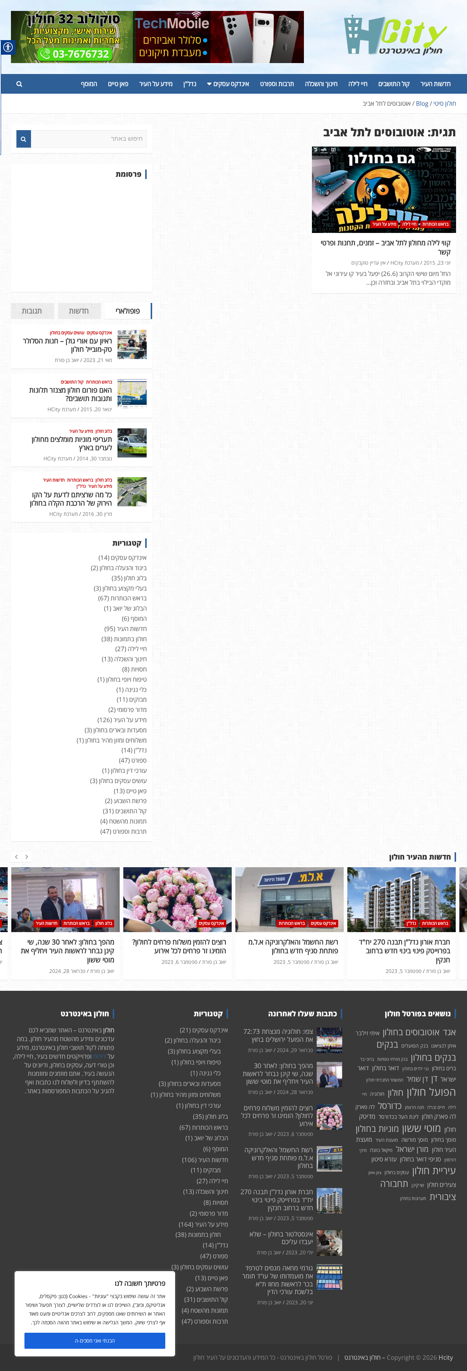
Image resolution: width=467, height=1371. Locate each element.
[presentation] (16, 857)
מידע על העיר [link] (156, 83)
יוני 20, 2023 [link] (299, 1302)
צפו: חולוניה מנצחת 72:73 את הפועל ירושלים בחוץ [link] (278, 1035)
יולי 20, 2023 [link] (407, 961)
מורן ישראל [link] (412, 1149)
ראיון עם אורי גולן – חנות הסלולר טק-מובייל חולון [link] (67, 345)
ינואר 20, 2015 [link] (96, 409)
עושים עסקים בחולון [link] (67, 333)
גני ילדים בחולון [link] (415, 1069)
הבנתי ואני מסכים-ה (95, 1340)
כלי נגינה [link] (136, 689)
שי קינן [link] (418, 1185)
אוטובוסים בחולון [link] (411, 1032)
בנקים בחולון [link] (433, 1057)
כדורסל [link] (390, 1105)
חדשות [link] (79, 311)
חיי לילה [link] (357, 83)
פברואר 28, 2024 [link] (295, 1091)
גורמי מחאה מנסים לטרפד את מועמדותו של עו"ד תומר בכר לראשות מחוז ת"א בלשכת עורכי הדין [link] (277, 1279)
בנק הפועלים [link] (414, 1045)
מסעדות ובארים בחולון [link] (120, 730)
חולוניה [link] (377, 1093)
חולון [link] (396, 1092)
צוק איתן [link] (374, 1172)
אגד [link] (449, 1032)
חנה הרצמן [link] (414, 1107)
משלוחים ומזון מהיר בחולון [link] (116, 740)
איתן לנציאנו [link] (443, 1045)
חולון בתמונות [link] (130, 639)
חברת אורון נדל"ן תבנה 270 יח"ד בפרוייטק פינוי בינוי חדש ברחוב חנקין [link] (292, 951)
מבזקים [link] (138, 699)
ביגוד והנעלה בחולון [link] (123, 568)
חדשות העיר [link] (436, 83)
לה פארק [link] (365, 1106)
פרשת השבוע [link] (130, 800)
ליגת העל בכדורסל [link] (398, 1116)
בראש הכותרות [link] (435, 224)
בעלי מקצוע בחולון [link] (125, 588)
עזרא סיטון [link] (384, 1159)
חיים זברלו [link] (436, 1107)
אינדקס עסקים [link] (231, 83)
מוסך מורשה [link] (414, 1139)
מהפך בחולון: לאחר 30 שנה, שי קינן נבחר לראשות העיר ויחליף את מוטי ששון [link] (278, 1073)
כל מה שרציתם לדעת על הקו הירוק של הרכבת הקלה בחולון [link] (71, 499)
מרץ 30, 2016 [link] (97, 513)
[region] (95, 1313)
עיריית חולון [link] (434, 1170)
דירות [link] (99, 1056)
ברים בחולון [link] (444, 1068)
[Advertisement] (81, 235)
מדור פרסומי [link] (132, 709)
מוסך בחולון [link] (443, 1139)
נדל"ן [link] (190, 83)
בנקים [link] (387, 1044)
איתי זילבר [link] (367, 1033)
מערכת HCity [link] (404, 262)
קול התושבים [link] (394, 83)
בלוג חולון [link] (104, 431)
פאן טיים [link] (118, 83)
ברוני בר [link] (367, 1059)
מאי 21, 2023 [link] (98, 360)
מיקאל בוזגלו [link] (381, 1150)
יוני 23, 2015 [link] (437, 262)
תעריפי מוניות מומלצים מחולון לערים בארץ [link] (72, 443)
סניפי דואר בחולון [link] (420, 1159)
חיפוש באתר (23, 139)
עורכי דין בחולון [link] (129, 770)
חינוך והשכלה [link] (321, 83)
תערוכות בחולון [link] (413, 1198)
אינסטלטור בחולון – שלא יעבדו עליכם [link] (408, 946)
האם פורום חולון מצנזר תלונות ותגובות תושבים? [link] (70, 394)
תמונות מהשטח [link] (128, 821)
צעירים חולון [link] (441, 1184)
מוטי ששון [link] (421, 1128)
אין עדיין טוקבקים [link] (368, 262)
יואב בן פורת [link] (67, 360)
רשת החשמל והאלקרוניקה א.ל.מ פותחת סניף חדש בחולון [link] (181, 946)
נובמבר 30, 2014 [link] (94, 458)
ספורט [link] (139, 760)
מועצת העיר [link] (386, 1140)
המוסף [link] (89, 83)
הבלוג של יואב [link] (130, 608)
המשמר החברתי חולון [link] (384, 1080)
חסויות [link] (139, 669)
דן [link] (434, 1078)
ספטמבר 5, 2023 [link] (179, 961)
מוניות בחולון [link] (377, 1128)
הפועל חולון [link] (431, 1091)
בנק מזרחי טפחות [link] (392, 1059)
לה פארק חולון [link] (439, 1116)
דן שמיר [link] (417, 1079)
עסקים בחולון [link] (397, 1172)
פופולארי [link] (128, 311)
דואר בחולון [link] (385, 1068)
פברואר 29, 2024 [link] (295, 1050)
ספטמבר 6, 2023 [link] (67, 961)
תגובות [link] (32, 311)
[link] (396, 19)
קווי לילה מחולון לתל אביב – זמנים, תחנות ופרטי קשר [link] (386, 247)
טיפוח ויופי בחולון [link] (126, 679)
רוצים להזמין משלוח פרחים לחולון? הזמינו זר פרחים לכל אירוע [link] (67, 946)
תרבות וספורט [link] (277, 83)
